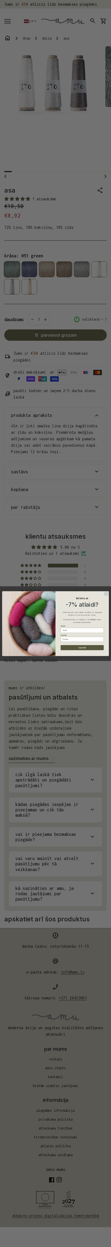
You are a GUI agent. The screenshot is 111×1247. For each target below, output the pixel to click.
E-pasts (64, 635)
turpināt (82, 647)
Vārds (63, 626)
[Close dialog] (106, 593)
